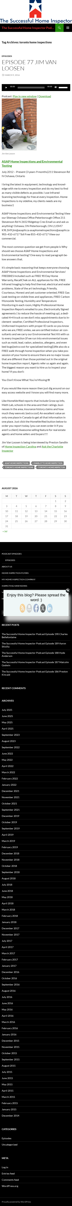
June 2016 (7, 1003)
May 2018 (7, 897)
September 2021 (11, 809)
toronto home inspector (51, 467)
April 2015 (7, 1090)
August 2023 (9, 741)
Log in (5, 1167)
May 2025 (7, 722)
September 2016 (11, 984)
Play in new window (25, 96)
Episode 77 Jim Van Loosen (29, 65)
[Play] (6, 87)
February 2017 (10, 959)
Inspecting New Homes (14, 586)
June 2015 (7, 1078)
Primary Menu (68, 28)
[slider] (64, 87)
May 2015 (7, 1084)
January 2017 (9, 965)
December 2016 (10, 972)
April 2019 (7, 834)
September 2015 (11, 1059)
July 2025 (7, 709)
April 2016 (7, 1015)
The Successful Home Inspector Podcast (28, 28)
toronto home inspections (19, 467)
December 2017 (10, 928)
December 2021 (10, 790)
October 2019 (9, 822)
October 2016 (9, 978)
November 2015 (10, 1046)
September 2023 (11, 734)
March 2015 (8, 1096)
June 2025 (7, 716)
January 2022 (9, 784)
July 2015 (7, 1071)
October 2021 (9, 803)
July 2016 (7, 996)
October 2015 (9, 1053)
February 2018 (10, 915)
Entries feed (8, 1173)
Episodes (7, 56)
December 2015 (10, 1040)
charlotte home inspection (47, 463)
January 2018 (9, 922)
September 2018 (11, 872)
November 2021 (10, 797)
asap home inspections (16, 463)
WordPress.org (10, 1185)
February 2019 (10, 847)
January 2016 (9, 1034)
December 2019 (10, 815)
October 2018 (9, 865)
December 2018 (10, 853)
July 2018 (7, 884)
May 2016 (7, 1009)
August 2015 (9, 1065)
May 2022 (7, 759)
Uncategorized (9, 1144)
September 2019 (11, 828)
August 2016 (9, 990)
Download (44, 96)
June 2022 (7, 753)
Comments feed (10, 1179)
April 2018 (7, 903)
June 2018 (7, 890)
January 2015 (9, 1109)
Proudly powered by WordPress (16, 1201)
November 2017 (10, 934)
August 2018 (9, 878)
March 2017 (8, 953)
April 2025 (7, 728)
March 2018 (8, 909)
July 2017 (7, 940)
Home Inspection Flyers (15, 573)
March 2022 (8, 772)
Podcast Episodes (11, 553)
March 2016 (8, 1021)
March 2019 (8, 840)
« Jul (5, 531)
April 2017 (7, 947)
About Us (7, 566)
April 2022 (7, 766)
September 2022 (11, 747)
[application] (36, 87)
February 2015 (10, 1103)
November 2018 (10, 859)
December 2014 (10, 1115)
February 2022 (10, 778)
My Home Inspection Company (18, 579)
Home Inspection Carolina (20, 446)
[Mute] (56, 87)
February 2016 (10, 1028)
